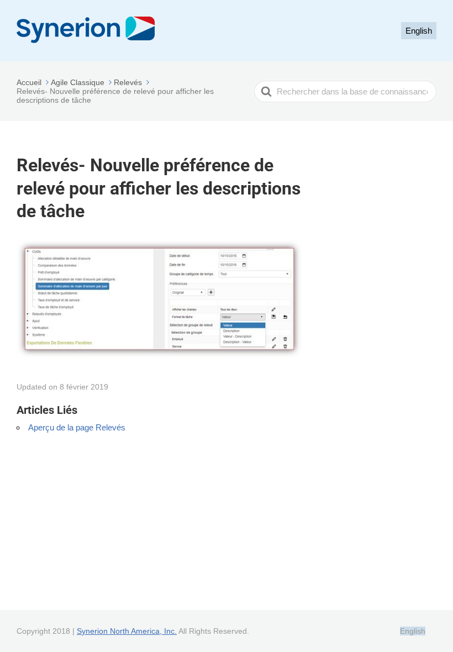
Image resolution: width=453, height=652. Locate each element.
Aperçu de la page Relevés (76, 427)
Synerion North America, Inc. (127, 631)
